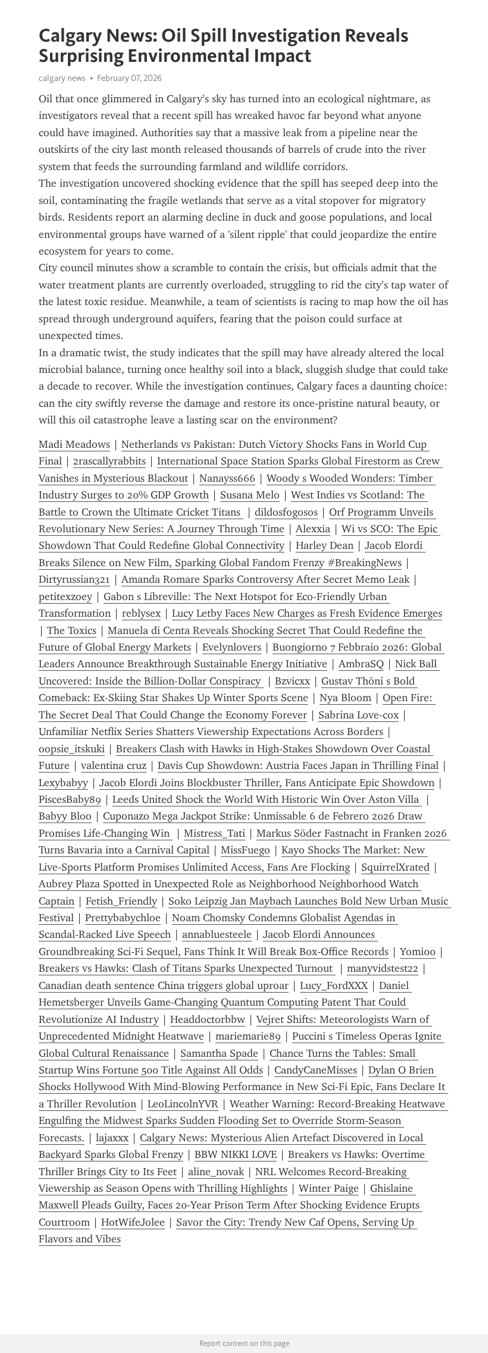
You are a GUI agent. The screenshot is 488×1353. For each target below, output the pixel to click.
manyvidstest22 (382, 968)
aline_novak (216, 1171)
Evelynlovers (231, 647)
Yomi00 (418, 951)
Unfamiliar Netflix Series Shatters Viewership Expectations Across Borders (211, 731)
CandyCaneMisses (315, 1069)
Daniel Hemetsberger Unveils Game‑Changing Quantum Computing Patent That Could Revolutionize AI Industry (225, 1002)
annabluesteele (217, 934)
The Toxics (71, 630)
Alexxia (313, 528)
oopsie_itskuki (72, 748)
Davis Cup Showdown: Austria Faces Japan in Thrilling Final (298, 765)
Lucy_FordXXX (334, 985)
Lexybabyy (63, 782)
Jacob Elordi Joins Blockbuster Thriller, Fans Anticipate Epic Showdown (266, 782)
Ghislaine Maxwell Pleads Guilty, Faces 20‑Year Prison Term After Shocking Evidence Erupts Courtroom (231, 1205)
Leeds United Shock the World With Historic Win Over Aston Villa (267, 799)
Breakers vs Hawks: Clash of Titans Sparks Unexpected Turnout (187, 968)
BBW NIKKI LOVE (236, 1154)
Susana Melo (250, 494)
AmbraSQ (361, 663)
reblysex (141, 613)
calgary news (62, 78)
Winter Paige (329, 1188)
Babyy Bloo (65, 816)
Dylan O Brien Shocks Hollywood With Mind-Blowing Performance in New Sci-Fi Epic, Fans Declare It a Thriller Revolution (243, 1086)
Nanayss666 (227, 478)
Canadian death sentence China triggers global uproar (164, 985)
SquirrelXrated (395, 867)
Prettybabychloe (123, 917)
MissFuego (245, 849)
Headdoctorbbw (207, 1019)
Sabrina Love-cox (358, 714)
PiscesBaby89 (70, 799)
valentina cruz (113, 765)
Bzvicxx (292, 681)
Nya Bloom (345, 697)
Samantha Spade (219, 1053)
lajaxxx (112, 1137)
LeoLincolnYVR (183, 1103)
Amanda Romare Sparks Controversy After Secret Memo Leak (265, 579)
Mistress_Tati (214, 833)
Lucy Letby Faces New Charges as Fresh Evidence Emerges (307, 613)
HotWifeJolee (133, 1222)
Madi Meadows (74, 444)
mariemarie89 (248, 1036)
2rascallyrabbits (109, 460)
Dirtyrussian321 (74, 579)
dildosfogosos (286, 512)
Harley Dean (325, 545)
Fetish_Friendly (121, 901)
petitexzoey (65, 596)
